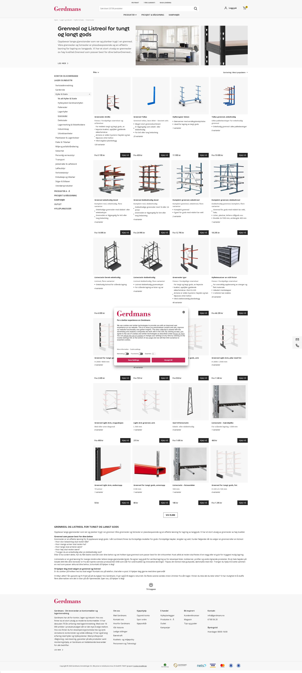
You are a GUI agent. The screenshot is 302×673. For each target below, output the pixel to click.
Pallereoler (62, 107)
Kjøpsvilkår (142, 623)
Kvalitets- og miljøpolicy (123, 639)
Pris (95, 72)
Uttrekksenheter (65, 133)
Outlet (58, 204)
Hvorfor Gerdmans (121, 623)
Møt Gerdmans (119, 615)
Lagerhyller (63, 111)
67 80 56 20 (213, 619)
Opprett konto (143, 615)
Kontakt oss (118, 619)
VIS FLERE (170, 515)
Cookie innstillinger (140, 666)
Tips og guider (190, 623)
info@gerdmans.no (216, 615)
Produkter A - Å (62, 191)
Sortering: (227, 72)
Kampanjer (174, 15)
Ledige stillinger (120, 631)
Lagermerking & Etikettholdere (71, 124)
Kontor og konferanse (66, 76)
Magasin (188, 619)
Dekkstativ (62, 120)
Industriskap (63, 129)
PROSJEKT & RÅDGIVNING (152, 15)
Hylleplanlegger (62, 208)
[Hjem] (72, 9)
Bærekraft (117, 635)
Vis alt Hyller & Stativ (67, 98)
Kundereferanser (191, 615)
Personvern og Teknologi (124, 643)
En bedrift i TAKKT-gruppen (123, 666)
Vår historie (118, 627)
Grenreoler (62, 116)
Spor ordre (142, 619)
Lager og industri (63, 80)
